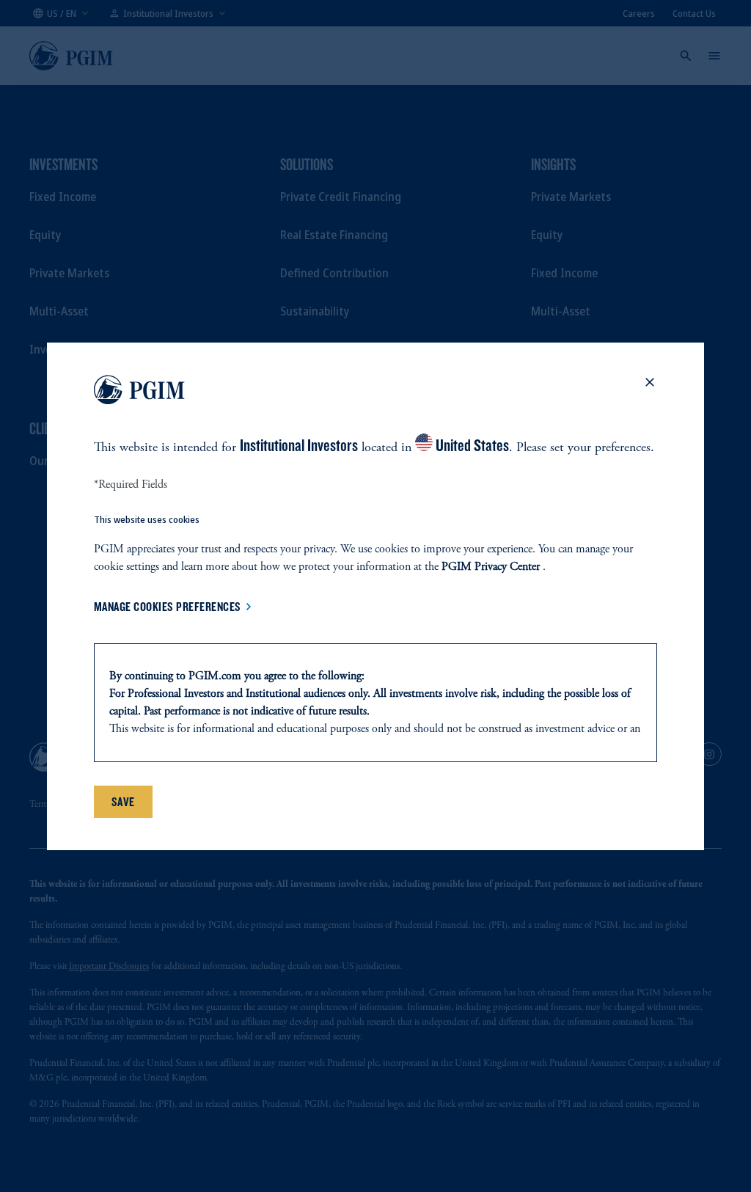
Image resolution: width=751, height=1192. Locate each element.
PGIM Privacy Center (491, 567)
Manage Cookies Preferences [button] (167, 606)
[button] (649, 392)
